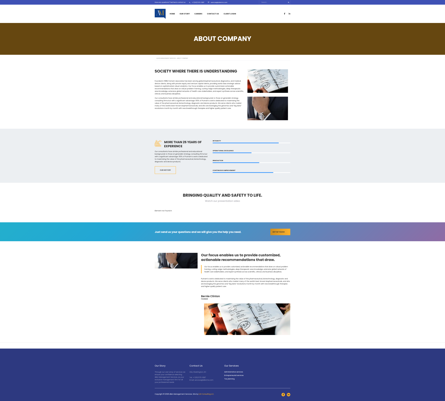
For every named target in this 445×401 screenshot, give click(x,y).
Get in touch (278, 232)
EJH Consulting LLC (206, 394)
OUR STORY (185, 14)
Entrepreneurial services (234, 375)
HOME (172, 14)
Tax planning (229, 379)
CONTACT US (213, 14)
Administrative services (233, 372)
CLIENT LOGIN (230, 14)
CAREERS (198, 14)
